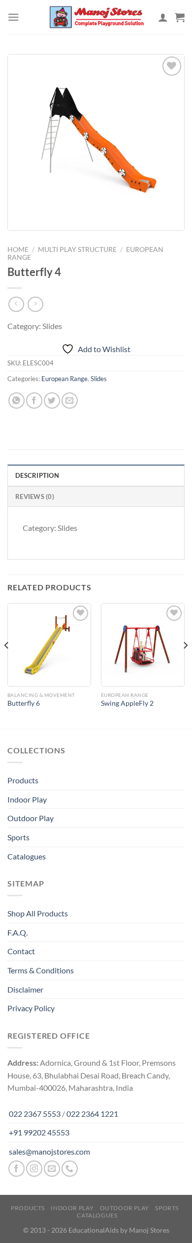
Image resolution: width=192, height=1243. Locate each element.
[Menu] (13, 17)
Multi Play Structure (77, 249)
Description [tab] (37, 475)
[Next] (185, 665)
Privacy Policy (31, 1008)
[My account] (163, 17)
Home (18, 249)
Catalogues (26, 856)
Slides (99, 379)
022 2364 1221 (92, 1113)
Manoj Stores (149, 1230)
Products (22, 780)
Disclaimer (25, 989)
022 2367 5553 (35, 1113)
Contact (21, 951)
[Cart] (180, 17)
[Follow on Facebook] (16, 1168)
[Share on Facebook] (34, 400)
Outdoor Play (30, 818)
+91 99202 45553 (39, 1132)
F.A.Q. (17, 932)
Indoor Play (27, 799)
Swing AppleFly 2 (127, 703)
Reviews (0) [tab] (34, 496)
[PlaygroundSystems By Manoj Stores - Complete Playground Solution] (96, 17)
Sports (18, 837)
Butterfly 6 (23, 703)
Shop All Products (37, 913)
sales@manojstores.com (49, 1151)
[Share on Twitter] (52, 400)
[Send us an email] (52, 1168)
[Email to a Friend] (70, 400)
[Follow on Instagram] (34, 1168)
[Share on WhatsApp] (16, 400)
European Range (64, 379)
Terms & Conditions (40, 970)
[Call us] (70, 1168)
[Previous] (7, 665)
